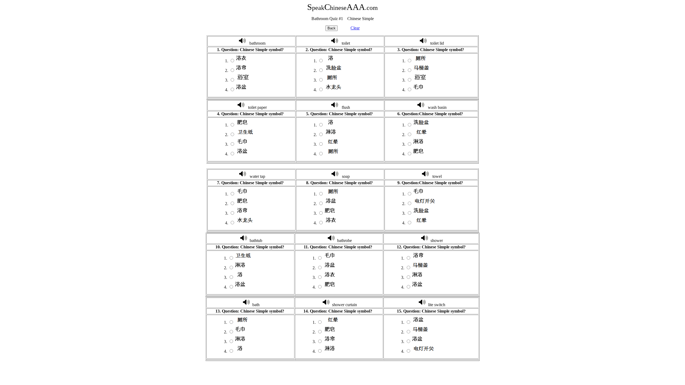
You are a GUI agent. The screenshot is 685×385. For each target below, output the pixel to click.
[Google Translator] (242, 43)
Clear (355, 28)
